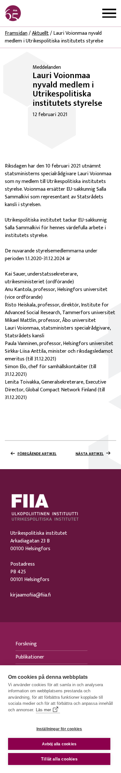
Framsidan (16, 33)
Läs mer (43, 709)
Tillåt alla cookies (59, 759)
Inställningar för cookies (59, 729)
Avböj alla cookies (59, 744)
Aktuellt (40, 33)
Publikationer (29, 657)
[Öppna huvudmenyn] (109, 13)
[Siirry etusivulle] (36, 13)
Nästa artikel (90, 453)
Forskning (26, 644)
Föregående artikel (36, 453)
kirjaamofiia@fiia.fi (30, 595)
